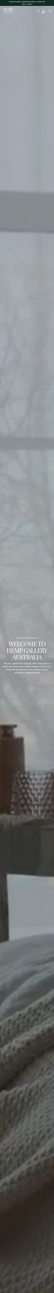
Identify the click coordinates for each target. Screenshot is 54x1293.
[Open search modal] (38, 11)
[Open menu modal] (50, 11)
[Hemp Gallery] (8, 11)
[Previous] (4, 3)
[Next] (50, 3)
